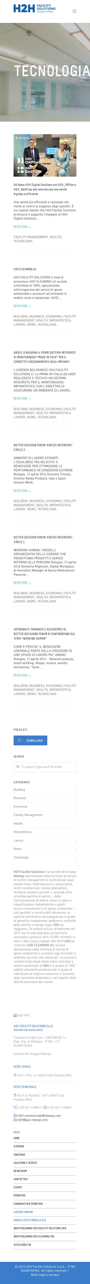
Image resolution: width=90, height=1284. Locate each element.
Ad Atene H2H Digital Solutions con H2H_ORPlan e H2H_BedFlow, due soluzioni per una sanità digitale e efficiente (45, 190)
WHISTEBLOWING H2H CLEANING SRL (34, 1236)
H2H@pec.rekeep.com (33, 1120)
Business (37, 316)
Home (17, 1138)
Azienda (19, 1146)
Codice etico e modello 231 (30, 1220)
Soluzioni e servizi (25, 1163)
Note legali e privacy (45, 1275)
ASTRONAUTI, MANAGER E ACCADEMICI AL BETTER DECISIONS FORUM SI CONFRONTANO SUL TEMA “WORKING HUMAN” (44, 634)
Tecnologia (23, 241)
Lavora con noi (23, 1212)
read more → (22, 227)
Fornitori (19, 1195)
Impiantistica (60, 320)
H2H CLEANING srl (25, 269)
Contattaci (21, 1179)
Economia (54, 316)
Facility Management (31, 237)
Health (55, 237)
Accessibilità (22, 1245)
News (31, 324)
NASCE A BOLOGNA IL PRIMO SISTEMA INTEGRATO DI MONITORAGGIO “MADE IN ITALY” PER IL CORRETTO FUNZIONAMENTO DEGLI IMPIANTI (45, 357)
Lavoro (19, 324)
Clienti (18, 1187)
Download (34, 741)
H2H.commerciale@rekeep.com (39, 1116)
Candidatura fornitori (28, 1204)
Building (21, 316)
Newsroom (20, 1171)
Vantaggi (19, 1154)
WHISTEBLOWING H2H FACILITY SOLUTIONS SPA (40, 1228)
